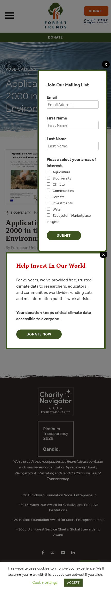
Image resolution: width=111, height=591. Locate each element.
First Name (57, 118)
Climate (59, 184)
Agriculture (61, 172)
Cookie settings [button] (45, 582)
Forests (59, 196)
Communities (63, 190)
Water (57, 209)
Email (52, 97)
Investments (63, 203)
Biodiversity (62, 178)
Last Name (57, 138)
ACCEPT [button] (73, 582)
